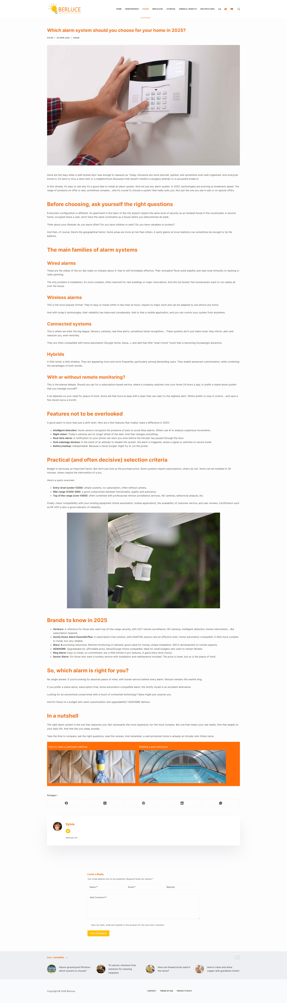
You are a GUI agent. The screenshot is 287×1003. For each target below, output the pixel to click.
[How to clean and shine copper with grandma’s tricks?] (199, 969)
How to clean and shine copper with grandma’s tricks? (223, 969)
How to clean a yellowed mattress (68, 746)
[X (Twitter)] (105, 803)
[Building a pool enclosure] (182, 778)
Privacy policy (184, 991)
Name (93, 887)
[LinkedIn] (182, 803)
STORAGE (171, 9)
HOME (119, 9)
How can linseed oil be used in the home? (174, 969)
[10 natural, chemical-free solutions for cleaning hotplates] (100, 969)
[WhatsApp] (220, 803)
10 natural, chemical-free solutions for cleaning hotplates (122, 969)
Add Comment (98, 897)
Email (131, 887)
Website (170, 887)
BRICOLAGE (157, 9)
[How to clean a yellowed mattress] (92, 777)
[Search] (239, 9)
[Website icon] (68, 831)
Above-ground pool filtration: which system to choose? (75, 969)
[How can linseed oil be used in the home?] (150, 969)
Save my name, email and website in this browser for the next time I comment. (128, 925)
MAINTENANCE (132, 9)
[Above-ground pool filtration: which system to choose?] (51, 969)
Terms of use (166, 991)
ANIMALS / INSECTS (188, 9)
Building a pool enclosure (153, 746)
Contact (151, 991)
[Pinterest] (143, 803)
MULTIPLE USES (207, 9)
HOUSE (145, 9)
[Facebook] (66, 803)
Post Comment (98, 933)
